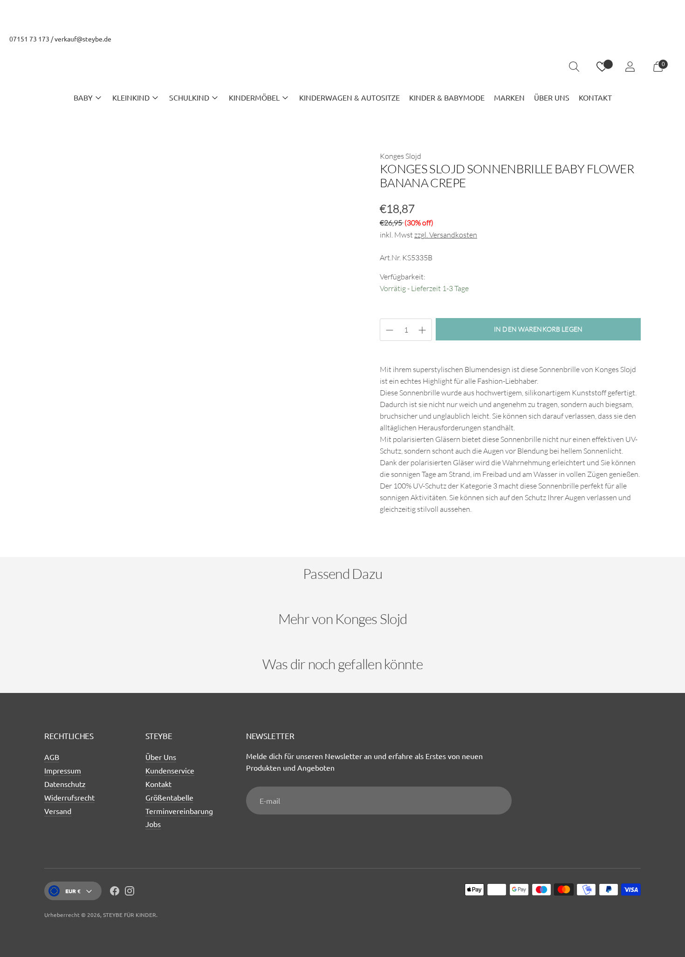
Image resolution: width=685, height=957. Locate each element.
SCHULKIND (189, 97)
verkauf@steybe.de (83, 38)
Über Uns (160, 756)
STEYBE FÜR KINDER (129, 914)
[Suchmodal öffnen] (574, 67)
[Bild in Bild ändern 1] (70, 484)
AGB (51, 756)
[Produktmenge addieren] (389, 330)
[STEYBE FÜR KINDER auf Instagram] (129, 892)
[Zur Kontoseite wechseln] (630, 67)
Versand (57, 810)
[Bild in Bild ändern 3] (193, 484)
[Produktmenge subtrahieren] (422, 330)
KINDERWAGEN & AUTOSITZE (349, 97)
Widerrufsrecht (69, 797)
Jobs (153, 823)
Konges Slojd (400, 156)
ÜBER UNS (551, 97)
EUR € (73, 891)
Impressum (62, 770)
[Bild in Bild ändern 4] (255, 484)
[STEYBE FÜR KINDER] (342, 67)
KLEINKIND (131, 97)
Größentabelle (169, 797)
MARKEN (509, 97)
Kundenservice (169, 770)
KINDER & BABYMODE (447, 97)
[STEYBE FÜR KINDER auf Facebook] (114, 892)
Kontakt (158, 783)
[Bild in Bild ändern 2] (132, 484)
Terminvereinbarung (179, 810)
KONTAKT (595, 97)
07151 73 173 (29, 38)
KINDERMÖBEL (254, 97)
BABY (83, 97)
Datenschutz (65, 783)
